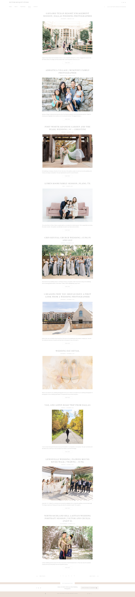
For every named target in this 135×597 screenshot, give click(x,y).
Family (63, 186)
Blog (29, 6)
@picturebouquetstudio (67, 583)
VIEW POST (67, 62)
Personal (63, 407)
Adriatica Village (63, 75)
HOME (10, 6)
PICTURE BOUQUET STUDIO (19, 2)
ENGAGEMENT (63, 18)
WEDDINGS (22, 6)
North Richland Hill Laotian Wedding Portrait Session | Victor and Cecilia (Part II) (67, 518)
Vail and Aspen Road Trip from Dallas (67, 405)
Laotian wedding (63, 523)
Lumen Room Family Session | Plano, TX (67, 183)
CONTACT (36, 6)
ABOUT (16, 6)
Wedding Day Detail (67, 351)
